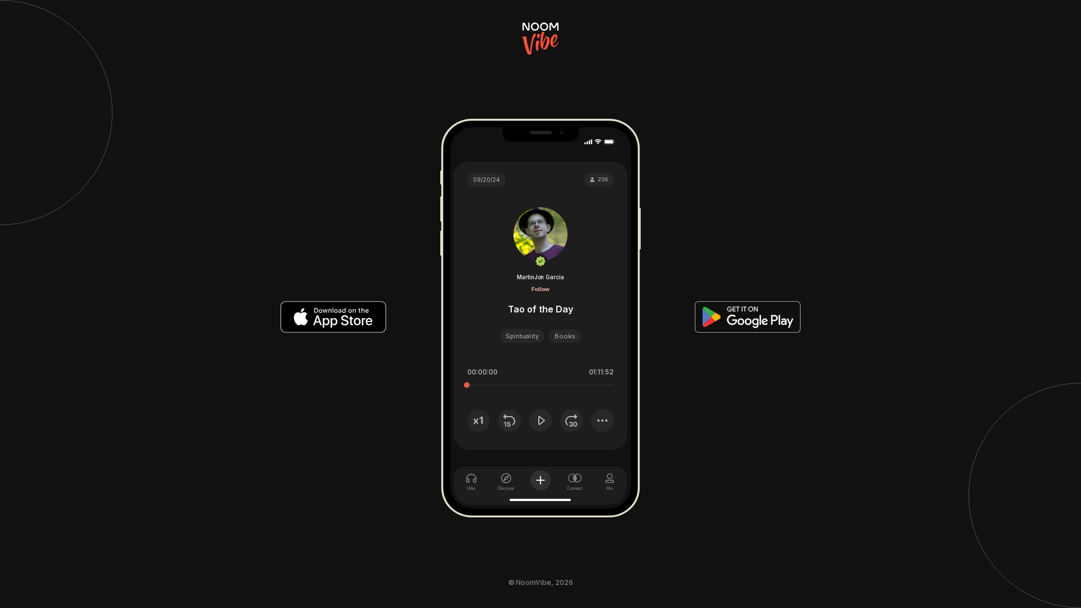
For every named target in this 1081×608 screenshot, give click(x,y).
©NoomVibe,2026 (540, 582)
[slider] (467, 385)
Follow (540, 289)
